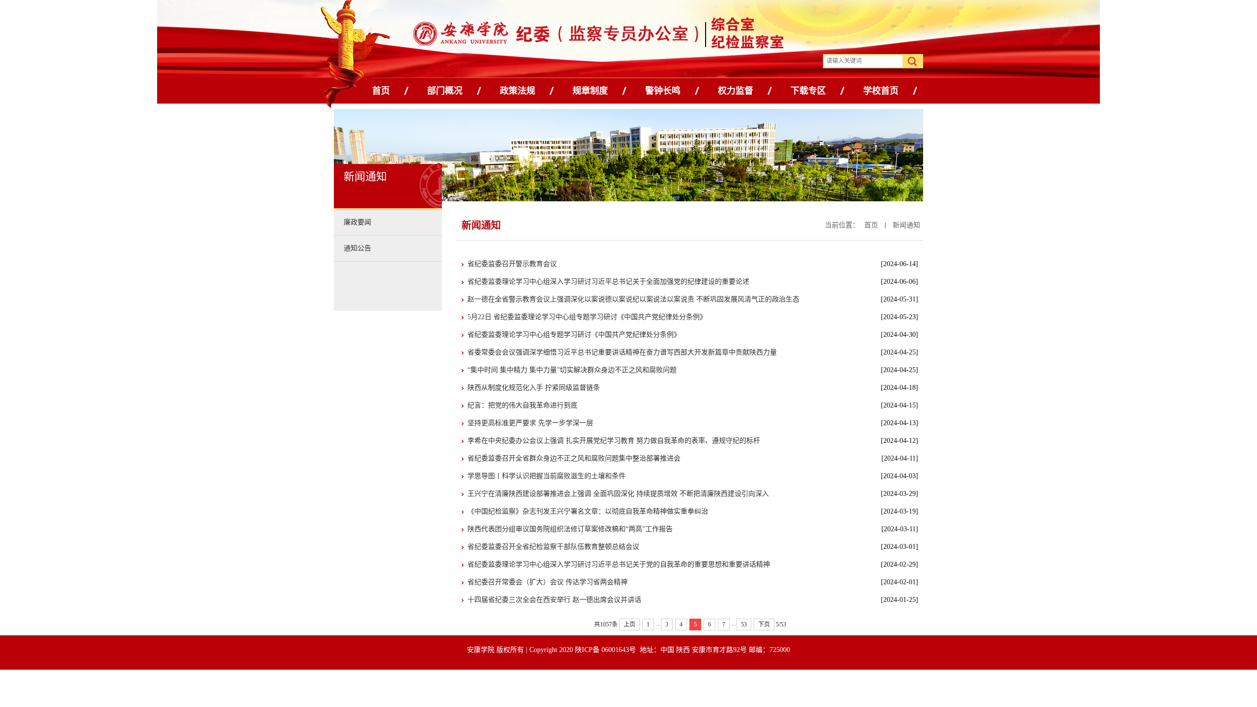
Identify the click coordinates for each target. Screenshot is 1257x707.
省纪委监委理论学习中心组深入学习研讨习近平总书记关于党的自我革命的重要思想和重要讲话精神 (618, 564)
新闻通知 (906, 225)
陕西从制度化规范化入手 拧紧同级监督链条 (533, 387)
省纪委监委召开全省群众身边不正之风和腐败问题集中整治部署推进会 (574, 458)
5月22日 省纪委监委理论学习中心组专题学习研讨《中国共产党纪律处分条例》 (587, 317)
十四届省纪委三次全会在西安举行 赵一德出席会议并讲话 (554, 599)
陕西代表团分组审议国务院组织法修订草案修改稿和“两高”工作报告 (570, 529)
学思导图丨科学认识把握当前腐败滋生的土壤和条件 (546, 476)
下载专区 (808, 91)
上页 (629, 624)
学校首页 (881, 91)
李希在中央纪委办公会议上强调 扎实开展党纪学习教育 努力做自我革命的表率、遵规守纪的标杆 (613, 440)
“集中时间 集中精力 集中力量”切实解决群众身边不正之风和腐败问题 (572, 370)
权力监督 (735, 91)
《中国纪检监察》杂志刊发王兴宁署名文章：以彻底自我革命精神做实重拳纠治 (587, 511)
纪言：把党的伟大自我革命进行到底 (522, 405)
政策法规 (517, 91)
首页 (381, 91)
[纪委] (546, 35)
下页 (764, 624)
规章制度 (590, 91)
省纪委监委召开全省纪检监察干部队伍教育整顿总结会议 (553, 546)
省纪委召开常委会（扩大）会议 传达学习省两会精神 (547, 582)
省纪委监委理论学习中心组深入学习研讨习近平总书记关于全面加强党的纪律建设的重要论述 (608, 281)
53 (744, 624)
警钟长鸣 (663, 91)
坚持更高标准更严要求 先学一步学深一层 (530, 423)
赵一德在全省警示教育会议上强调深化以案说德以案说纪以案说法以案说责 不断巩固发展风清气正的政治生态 (633, 299)
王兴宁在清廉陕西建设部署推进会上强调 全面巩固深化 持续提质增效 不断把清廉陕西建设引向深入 (618, 493)
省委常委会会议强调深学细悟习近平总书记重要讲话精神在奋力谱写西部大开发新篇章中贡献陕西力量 (622, 352)
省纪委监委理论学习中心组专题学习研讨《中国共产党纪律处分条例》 (574, 334)
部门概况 (445, 91)
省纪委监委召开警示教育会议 (512, 264)
